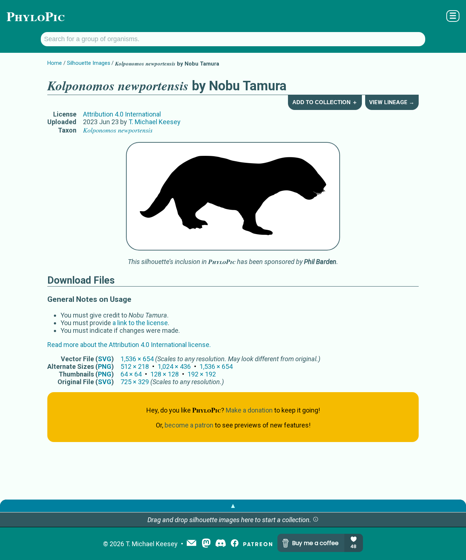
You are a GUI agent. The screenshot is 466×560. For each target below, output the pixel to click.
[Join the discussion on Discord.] (221, 543)
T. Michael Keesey (155, 122)
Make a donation (249, 410)
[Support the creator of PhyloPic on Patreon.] (257, 544)
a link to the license (140, 323)
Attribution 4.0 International (122, 114)
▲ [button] (233, 505)
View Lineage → (391, 102)
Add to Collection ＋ (325, 102)
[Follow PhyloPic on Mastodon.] (206, 544)
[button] (316, 520)
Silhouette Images (88, 63)
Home (54, 63)
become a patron (189, 425)
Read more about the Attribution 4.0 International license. (129, 344)
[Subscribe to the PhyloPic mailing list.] (191, 543)
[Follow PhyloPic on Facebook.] (234, 543)
